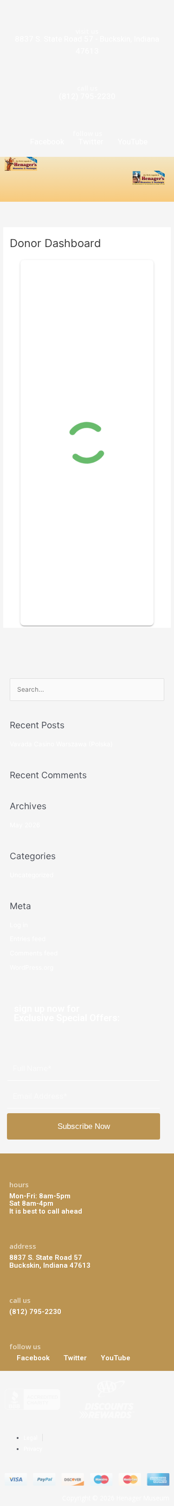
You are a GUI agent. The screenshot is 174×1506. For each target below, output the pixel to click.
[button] (12, 193)
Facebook (47, 141)
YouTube (132, 141)
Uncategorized (31, 875)
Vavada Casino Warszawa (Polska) (61, 744)
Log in (19, 925)
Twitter (90, 141)
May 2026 (25, 825)
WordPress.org (31, 967)
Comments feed (34, 953)
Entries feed (27, 938)
